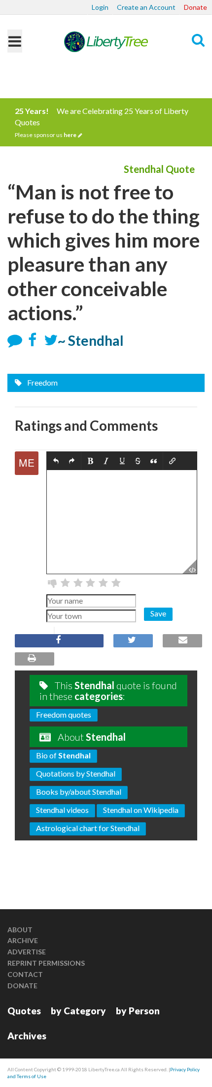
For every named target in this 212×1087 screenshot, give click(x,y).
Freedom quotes (63, 714)
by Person (138, 1010)
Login (100, 7)
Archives (26, 1035)
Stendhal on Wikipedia (140, 809)
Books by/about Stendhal (78, 791)
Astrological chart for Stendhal (88, 828)
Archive (22, 940)
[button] (56, 461)
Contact (25, 974)
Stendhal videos (62, 809)
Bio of (63, 755)
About (20, 929)
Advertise (26, 952)
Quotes (24, 1010)
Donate (195, 7)
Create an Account (146, 7)
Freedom (42, 382)
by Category (78, 1010)
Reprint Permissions (46, 963)
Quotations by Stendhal (75, 773)
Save (158, 613)
